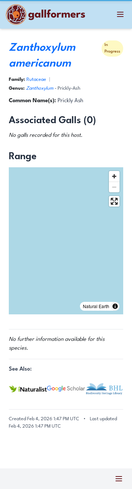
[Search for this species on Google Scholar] (66, 389)
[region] (66, 240)
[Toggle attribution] (115, 306)
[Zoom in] (114, 176)
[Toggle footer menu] (118, 478)
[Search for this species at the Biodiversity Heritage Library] (104, 388)
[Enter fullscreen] (114, 201)
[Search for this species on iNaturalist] (28, 388)
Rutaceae (36, 79)
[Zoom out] (114, 187)
